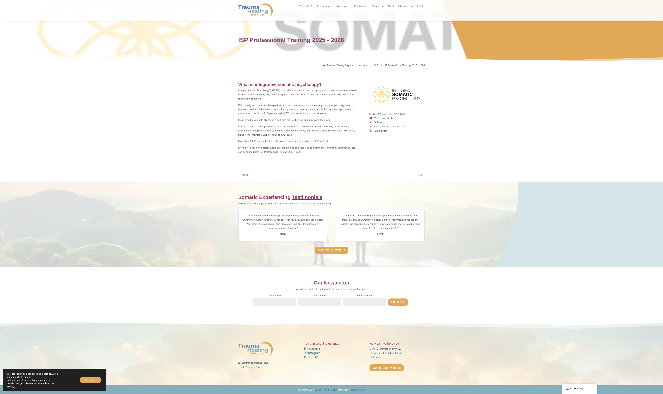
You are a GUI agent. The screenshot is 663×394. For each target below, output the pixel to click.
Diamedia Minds (358, 390)
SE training (375, 357)
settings (11, 386)
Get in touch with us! (387, 367)
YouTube (312, 357)
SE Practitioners (324, 6)
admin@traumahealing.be (255, 362)
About (391, 6)
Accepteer (90, 380)
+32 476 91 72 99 (250, 366)
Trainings (342, 6)
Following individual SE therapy (386, 353)
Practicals (359, 6)
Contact (414, 6)
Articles (402, 6)
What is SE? (305, 6)
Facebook (313, 348)
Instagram (313, 353)
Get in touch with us (331, 250)
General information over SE (385, 348)
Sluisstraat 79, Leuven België (389, 126)
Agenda (376, 6)
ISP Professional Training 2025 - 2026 (280, 151)
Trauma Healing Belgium (326, 390)
